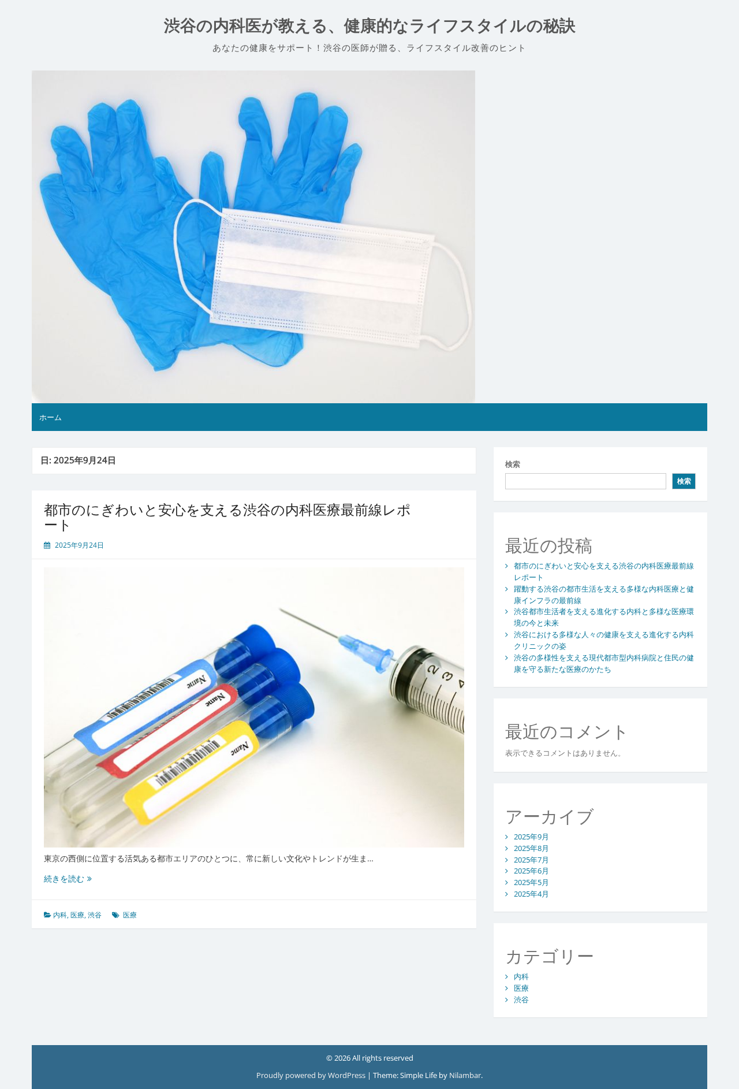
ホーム (50, 417)
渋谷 (95, 915)
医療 (77, 915)
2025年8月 (531, 848)
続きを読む (68, 878)
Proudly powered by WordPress (311, 1075)
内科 (60, 915)
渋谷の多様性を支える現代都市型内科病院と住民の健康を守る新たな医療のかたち (604, 663)
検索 (512, 464)
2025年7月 (531, 859)
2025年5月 (531, 882)
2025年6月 (531, 870)
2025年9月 (531, 836)
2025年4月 (531, 894)
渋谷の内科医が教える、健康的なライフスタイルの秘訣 (370, 26)
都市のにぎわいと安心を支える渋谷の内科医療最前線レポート (227, 517)
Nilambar (465, 1075)
